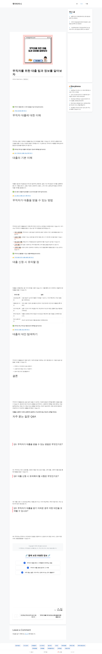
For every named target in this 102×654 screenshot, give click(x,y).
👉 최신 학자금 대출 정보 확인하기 (22, 153)
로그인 (27, 634)
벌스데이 (50, 645)
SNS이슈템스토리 (81, 645)
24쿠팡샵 (59, 648)
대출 (87, 3)
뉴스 (81, 3)
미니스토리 (26, 645)
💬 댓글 (45, 652)
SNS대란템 (64, 645)
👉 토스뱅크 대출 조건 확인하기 (22, 195)
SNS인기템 (72, 645)
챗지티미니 (17, 4)
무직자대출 (59, 610)
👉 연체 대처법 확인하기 (20, 111)
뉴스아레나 (42, 645)
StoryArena (76, 86)
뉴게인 (56, 645)
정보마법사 (17, 645)
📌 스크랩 (59, 652)
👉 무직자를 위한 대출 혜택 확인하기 (23, 257)
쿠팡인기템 (67, 648)
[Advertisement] (37, 19)
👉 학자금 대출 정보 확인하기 (21, 329)
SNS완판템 (34, 648)
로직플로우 (34, 645)
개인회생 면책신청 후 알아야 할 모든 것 (28, 616)
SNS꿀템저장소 (51, 648)
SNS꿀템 (42, 648)
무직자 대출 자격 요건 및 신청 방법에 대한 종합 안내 (50, 616)
